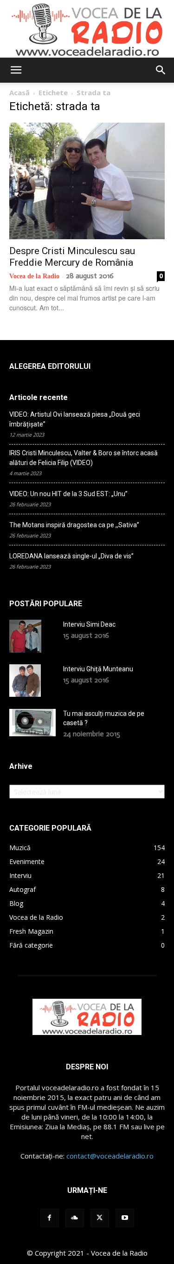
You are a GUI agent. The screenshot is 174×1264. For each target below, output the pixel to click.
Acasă (19, 92)
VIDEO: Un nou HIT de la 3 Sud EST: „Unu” (68, 494)
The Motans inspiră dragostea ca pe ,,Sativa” (74, 525)
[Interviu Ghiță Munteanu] (25, 680)
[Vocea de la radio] (87, 29)
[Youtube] (125, 1218)
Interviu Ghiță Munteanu (98, 669)
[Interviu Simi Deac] (25, 636)
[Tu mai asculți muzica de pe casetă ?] (32, 722)
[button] (16, 70)
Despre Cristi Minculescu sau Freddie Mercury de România (72, 256)
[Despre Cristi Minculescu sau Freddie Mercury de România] (87, 181)
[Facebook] (49, 1218)
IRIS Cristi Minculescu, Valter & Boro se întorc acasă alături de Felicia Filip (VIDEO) (83, 457)
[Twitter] (99, 1218)
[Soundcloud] (74, 1218)
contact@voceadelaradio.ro (110, 1155)
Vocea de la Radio (34, 276)
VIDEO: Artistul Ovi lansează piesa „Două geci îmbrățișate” (74, 419)
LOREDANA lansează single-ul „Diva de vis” (71, 556)
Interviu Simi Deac (89, 624)
